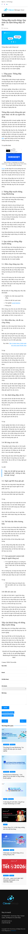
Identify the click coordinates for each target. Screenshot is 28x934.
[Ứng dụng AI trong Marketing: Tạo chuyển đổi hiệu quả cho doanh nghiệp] (14, 735)
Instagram (4, 4)
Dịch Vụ (3, 1)
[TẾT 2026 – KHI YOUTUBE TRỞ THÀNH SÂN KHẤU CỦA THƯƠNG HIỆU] (14, 866)
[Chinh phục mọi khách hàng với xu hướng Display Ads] (14, 840)
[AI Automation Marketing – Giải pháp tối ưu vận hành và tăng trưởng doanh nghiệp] (14, 762)
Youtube (11, 875)
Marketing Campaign (8, 715)
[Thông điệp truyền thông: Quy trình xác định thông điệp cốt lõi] (14, 37)
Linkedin (7, 4)
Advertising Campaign (8, 712)
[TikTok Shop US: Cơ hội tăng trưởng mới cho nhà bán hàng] (14, 815)
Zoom (3, 168)
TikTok (5, 824)
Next (22, 721)
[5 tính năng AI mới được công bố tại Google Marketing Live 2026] (14, 789)
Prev (6, 721)
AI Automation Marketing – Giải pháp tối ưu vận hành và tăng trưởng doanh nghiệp (13, 776)
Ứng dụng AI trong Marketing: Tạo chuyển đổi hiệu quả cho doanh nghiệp (13, 749)
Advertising (5, 28)
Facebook (2, 4)
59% (3, 138)
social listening (16, 303)
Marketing (13, 744)
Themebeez (13, 930)
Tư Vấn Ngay (9, 1)
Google (5, 799)
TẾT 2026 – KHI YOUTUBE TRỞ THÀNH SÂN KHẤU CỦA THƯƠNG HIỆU (13, 880)
